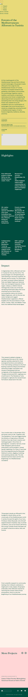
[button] (1, 1)
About (5, 8)
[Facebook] (25, 690)
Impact (5, 6)
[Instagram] (17, 690)
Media (5, 10)
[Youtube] (21, 690)
